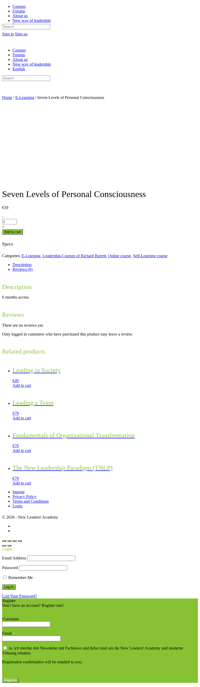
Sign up (21, 34)
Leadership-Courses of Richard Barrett (74, 256)
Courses (19, 50)
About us (20, 59)
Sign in (8, 34)
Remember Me (20, 577)
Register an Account (18, 610)
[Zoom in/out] (20, 541)
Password (10, 567)
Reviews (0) (22, 269)
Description (22, 264)
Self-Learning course (150, 256)
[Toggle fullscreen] (14, 541)
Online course (119, 256)
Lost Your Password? (19, 596)
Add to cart (12, 232)
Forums (18, 55)
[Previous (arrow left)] (4, 545)
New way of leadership (31, 64)
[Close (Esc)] (4, 541)
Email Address (14, 558)
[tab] (105, 264)
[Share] (9, 541)
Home (7, 97)
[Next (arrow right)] (9, 545)
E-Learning (24, 97)
